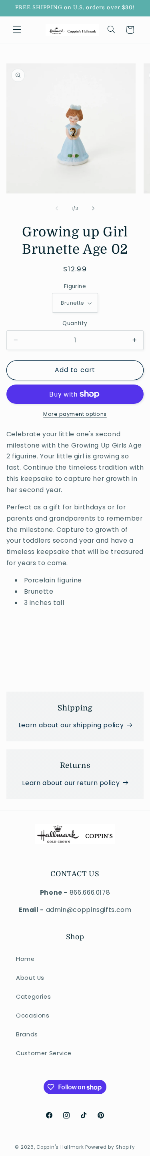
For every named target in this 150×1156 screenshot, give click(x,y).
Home (25, 959)
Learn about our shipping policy (71, 725)
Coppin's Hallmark (60, 1147)
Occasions (33, 1016)
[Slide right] (93, 209)
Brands (27, 1034)
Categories (33, 997)
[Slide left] (57, 209)
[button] (17, 29)
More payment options (75, 414)
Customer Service (44, 1053)
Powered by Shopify (110, 1147)
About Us (30, 978)
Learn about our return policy (71, 783)
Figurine (75, 286)
